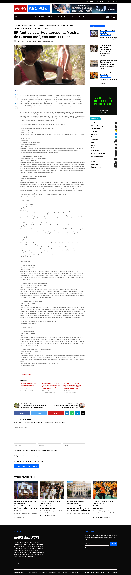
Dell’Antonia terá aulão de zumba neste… (108, 80)
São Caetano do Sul (104, 156)
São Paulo (104, 159)
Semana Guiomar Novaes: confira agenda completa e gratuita (108, 38)
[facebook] (100, 1)
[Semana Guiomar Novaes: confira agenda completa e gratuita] (94, 33)
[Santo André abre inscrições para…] (94, 48)
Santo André (104, 150)
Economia (104, 131)
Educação (104, 134)
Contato (114, 572)
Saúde (104, 161)
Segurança (104, 164)
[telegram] (116, 1)
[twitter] (102, 1)
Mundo (104, 145)
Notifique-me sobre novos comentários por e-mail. (28, 456)
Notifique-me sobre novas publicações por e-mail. (28, 461)
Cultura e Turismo (27, 25)
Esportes (104, 137)
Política (104, 148)
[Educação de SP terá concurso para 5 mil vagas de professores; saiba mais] (94, 63)
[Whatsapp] (111, 1)
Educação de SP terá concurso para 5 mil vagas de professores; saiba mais (107, 65)
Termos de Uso (105, 572)
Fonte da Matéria (25, 374)
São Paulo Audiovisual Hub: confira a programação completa (28, 385)
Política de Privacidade (91, 572)
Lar (15, 25)
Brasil (104, 123)
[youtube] (108, 1)
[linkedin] (113, 1)
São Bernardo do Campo (103, 153)
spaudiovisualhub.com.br (30, 108)
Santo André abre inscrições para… (106, 52)
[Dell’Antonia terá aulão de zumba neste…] (94, 75)
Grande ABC (104, 139)
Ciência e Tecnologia (104, 126)
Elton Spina (20, 41)
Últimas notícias (104, 167)
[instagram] (105, 1)
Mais (19, 25)
